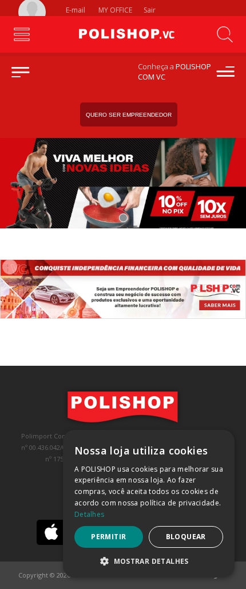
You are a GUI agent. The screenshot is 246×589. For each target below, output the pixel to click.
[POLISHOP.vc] (123, 34)
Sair (150, 10)
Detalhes (89, 514)
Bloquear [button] (186, 536)
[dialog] (149, 504)
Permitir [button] (108, 536)
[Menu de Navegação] (21, 34)
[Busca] (224, 34)
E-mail (74, 10)
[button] (148, 560)
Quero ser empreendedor (129, 115)
